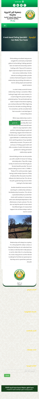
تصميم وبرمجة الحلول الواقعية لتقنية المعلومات (19, 389)
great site (14, 123)
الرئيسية (32, 37)
